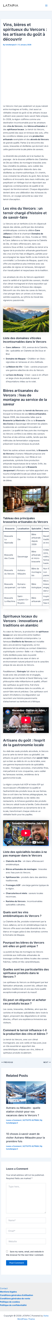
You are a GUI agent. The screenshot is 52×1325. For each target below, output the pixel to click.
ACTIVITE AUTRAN (31, 1120)
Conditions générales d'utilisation (16, 1295)
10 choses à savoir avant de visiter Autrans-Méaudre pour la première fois (25, 1137)
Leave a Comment (13, 1120)
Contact (4, 1288)
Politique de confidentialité (13, 1305)
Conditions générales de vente (15, 1298)
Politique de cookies (10, 1302)
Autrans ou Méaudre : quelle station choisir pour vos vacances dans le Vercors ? (23, 1111)
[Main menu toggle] (46, 5)
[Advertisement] (26, 74)
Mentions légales (8, 1292)
